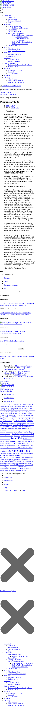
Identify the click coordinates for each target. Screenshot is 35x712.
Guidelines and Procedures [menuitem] (20, 656)
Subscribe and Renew (14, 49)
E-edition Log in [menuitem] (13, 679)
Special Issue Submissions (16, 33)
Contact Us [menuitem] (11, 645)
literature (2, 465)
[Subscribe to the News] (5, 2)
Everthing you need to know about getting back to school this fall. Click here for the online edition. (15, 313)
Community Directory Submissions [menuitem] (22, 663)
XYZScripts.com (26, 490)
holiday (20, 432)
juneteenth (10, 448)
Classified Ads (12, 30)
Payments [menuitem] (7, 698)
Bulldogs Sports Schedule (16, 82)
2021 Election (19, 443)
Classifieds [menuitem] (7, 681)
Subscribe (7, 47)
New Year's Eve (25, 447)
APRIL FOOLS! (7, 457)
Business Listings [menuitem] (9, 686)
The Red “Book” (13, 73)
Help (9, 23)
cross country (27, 459)
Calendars (7, 77)
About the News (13, 19)
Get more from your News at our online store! (16, 323)
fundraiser (13, 441)
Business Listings (9, 63)
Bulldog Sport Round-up (7, 413)
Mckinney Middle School (14, 428)
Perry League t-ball (26, 408)
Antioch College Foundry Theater (25, 417)
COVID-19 (13, 461)
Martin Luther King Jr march (25, 434)
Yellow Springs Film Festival (22, 445)
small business (15, 470)
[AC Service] (4, 381)
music (11, 468)
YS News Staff (10, 106)
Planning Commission (23, 410)
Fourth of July (28, 432)
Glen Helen (9, 406)
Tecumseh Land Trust (10, 426)
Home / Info (7, 15)
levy (1, 457)
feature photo (30, 467)
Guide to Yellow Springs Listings (22, 42)
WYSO (16, 404)
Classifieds (7, 58)
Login (6, 281)
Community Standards (14, 21)
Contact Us (11, 17)
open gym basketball (28, 453)
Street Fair (17, 438)
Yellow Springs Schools (13, 411)
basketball (10, 463)
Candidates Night (7, 434)
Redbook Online (13, 66)
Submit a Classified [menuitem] (14, 684)
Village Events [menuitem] (12, 702)
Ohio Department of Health (23, 413)
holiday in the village (25, 441)
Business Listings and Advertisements (22, 39)
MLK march (7, 439)
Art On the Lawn (27, 436)
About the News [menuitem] (13, 647)
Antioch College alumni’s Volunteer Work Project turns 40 (17, 368)
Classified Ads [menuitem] (12, 658)
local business (9, 459)
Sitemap (6, 484)
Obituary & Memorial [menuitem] (14, 660)
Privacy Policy (8, 481)
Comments (7, 278)
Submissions (8, 24)
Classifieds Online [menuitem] (13, 682)
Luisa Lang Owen (20, 375)
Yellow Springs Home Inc (27, 419)
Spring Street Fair (9, 436)
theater (30, 463)
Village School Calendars (15, 81)
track (14, 468)
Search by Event (9, 398)
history (12, 457)
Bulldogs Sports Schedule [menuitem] (16, 705)
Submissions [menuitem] (8, 653)
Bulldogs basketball (15, 419)
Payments (7, 75)
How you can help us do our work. (10, 333)
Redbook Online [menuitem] (13, 689)
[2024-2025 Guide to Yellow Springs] (8, 388)
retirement (2, 468)
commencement (2, 432)
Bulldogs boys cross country (7, 415)
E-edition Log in (13, 56)
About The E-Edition (14, 54)
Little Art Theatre (5, 408)
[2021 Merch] (8, 391)
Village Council (20, 421)
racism (11, 465)
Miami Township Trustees (7, 404)
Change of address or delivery (17, 51)
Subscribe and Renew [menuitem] (14, 672)
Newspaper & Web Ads (15, 70)
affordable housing (18, 465)
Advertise (7, 68)
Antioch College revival (24, 461)
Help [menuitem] (9, 651)
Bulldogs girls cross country (13, 423)
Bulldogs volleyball (15, 408)
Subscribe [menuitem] (7, 670)
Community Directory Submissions (22, 35)
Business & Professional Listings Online (20, 65)
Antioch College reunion (10, 455)
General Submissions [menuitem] (14, 654)
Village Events (12, 79)
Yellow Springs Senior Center (13, 425)
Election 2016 (15, 448)
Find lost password (6, 92)
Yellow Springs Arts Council (22, 415)
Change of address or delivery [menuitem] (17, 674)
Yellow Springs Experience (11, 445)
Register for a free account (8, 94)
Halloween (2, 434)
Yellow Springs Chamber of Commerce (23, 406)
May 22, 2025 (15, 108)
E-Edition (7, 52)
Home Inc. (24, 428)
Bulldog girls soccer (4, 419)
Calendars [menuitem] (7, 700)
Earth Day (17, 436)
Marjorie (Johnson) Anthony (24, 366)
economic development (5, 470)
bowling (27, 457)
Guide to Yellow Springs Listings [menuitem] (22, 665)
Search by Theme (9, 401)
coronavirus (22, 467)
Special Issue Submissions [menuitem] (16, 661)
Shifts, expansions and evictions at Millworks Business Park (17, 372)
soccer (28, 468)
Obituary (7, 465)
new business (22, 470)
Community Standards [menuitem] (14, 649)
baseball (7, 468)
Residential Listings (22, 37)
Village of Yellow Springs (6, 421)
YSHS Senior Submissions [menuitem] (20, 667)
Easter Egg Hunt (14, 432)
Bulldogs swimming (25, 411)
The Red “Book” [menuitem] (13, 696)
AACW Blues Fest (10, 443)
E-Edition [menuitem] (7, 675)
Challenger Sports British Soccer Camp (12, 453)
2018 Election (15, 434)
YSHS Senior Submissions (20, 44)
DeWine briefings (19, 450)
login (7, 89)
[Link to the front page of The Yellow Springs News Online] (10, 86)
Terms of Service (9, 477)
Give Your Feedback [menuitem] (14, 668)
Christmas (8, 432)
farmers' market (2, 439)
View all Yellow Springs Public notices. (12, 341)
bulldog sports (4, 461)
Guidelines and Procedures (20, 28)
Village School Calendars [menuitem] (15, 703)
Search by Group (9, 394)
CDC (14, 417)
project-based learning (19, 463)
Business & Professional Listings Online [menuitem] (20, 688)
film (32, 461)
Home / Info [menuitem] (7, 644)
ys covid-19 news (19, 457)
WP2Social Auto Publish (10, 490)
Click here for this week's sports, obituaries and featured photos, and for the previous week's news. (17, 304)
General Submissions (14, 26)
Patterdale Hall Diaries (19, 459)
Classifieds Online (13, 59)
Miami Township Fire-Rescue (9, 410)
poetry (26, 463)
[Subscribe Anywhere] (7, 1)
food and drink (3, 463)
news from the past (13, 467)
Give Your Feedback (14, 45)
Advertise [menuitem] (7, 691)
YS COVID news (21, 468)
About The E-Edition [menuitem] (14, 677)
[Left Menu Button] (17, 641)
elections (3, 451)
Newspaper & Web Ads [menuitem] (15, 693)
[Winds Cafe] (4, 383)
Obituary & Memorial (14, 31)
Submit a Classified (14, 61)
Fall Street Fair (7, 441)
